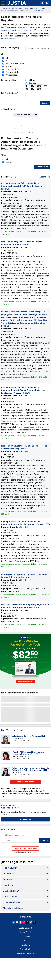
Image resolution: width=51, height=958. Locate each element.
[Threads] (27, 922)
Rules (7, 60)
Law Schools (9, 885)
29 (29, 132)
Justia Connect (25, 928)
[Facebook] (20, 922)
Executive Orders (13, 72)
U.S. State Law (10, 896)
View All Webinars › (25, 781)
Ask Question (25, 819)
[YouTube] (17, 922)
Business (7, 879)
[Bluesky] (30, 922)
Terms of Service (25, 945)
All (6, 58)
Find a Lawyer (8, 829)
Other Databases (11, 902)
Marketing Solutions (13, 908)
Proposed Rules (12, 69)
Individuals (8, 873)
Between (32, 83)
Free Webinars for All (12, 730)
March (40, 11)
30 (33, 132)
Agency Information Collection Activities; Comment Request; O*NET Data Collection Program (21, 186)
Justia (3, 8)
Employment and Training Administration (16, 11)
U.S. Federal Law (11, 890)
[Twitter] (34, 922)
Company (25, 936)
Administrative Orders (15, 63)
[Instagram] (23, 922)
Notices (8, 66)
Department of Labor (37, 8)
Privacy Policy (26, 949)
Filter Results (42, 166)
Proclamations (11, 75)
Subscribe (43, 176)
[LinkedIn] (13, 922)
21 (25, 129)
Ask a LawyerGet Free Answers (10, 806)
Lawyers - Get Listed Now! (25, 848)
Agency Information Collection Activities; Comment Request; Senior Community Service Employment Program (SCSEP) (23, 390)
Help (25, 941)
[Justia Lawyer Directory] (37, 922)
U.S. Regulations (21, 8)
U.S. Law (10, 8)
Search (45, 103)
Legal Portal (25, 932)
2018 (35, 11)
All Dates (32, 80)
